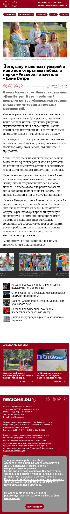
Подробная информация (14, 451)
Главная (53, 85)
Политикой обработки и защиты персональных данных (34, 481)
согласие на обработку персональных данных (33, 473)
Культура (62, 85)
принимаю (34, 506)
